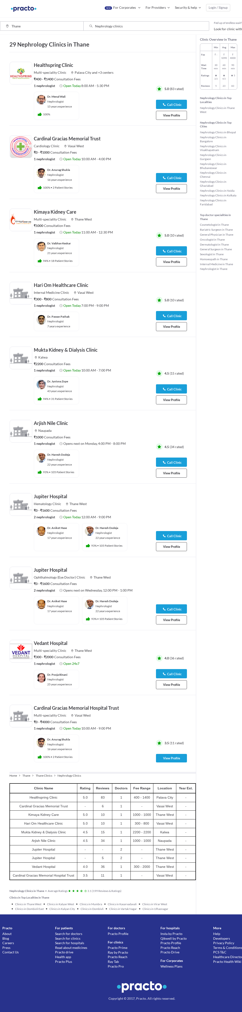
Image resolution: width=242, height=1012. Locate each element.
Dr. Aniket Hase (57, 528)
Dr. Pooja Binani (57, 674)
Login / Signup (218, 7)
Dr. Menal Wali (56, 96)
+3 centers (105, 72)
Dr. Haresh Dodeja (58, 454)
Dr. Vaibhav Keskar (59, 243)
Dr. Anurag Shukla (58, 170)
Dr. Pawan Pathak (58, 316)
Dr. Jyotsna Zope (57, 381)
